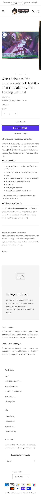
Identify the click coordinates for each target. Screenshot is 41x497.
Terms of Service (11, 396)
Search (7, 376)
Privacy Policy (9, 416)
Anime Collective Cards (13, 391)
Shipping (11, 100)
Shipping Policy (10, 431)
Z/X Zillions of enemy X (13, 381)
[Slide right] (25, 74)
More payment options (21, 133)
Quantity (4, 109)
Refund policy (10, 402)
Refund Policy (10, 421)
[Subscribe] (33, 461)
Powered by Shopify (30, 493)
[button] (2, 11)
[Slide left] (15, 74)
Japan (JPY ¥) (19, 477)
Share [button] (6, 251)
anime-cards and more (17, 493)
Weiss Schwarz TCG (11, 386)
